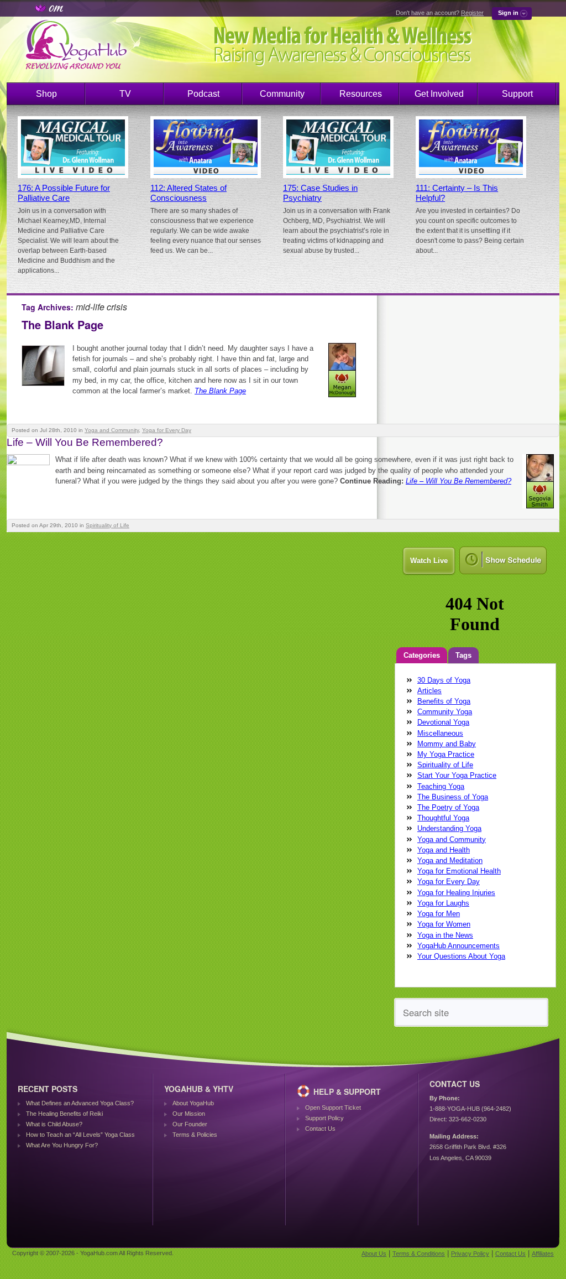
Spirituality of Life (107, 525)
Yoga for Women (443, 924)
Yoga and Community (112, 430)
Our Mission (188, 1113)
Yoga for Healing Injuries (456, 892)
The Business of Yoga (452, 797)
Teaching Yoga (440, 786)
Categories (421, 655)
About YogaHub (193, 1103)
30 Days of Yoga (443, 680)
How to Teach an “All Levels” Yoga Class (80, 1134)
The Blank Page (62, 324)
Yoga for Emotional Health (459, 871)
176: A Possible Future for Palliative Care (64, 193)
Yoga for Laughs (443, 903)
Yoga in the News (445, 935)
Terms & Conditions (418, 1253)
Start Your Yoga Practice (456, 775)
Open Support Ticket (333, 1107)
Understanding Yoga (449, 828)
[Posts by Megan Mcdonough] (342, 399)
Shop (46, 93)
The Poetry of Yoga (448, 807)
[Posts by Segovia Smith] (540, 510)
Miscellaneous (440, 733)
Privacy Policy (470, 1253)
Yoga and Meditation (450, 860)
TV (125, 93)
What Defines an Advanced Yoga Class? (80, 1103)
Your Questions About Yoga (461, 956)
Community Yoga (444, 712)
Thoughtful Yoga (443, 818)
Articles (429, 691)
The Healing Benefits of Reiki (64, 1113)
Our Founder (189, 1124)
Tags (463, 655)
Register (472, 12)
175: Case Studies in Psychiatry (320, 193)
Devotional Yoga (443, 722)
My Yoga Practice (445, 754)
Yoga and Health (443, 850)
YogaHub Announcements (458, 946)
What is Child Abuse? (54, 1124)
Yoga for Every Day (166, 430)
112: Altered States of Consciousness (188, 193)
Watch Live (429, 561)
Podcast (203, 93)
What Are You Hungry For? (62, 1145)
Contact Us (320, 1128)
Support (517, 93)
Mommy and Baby (446, 744)
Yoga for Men (438, 913)
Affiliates (543, 1253)
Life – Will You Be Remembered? (85, 442)
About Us (373, 1253)
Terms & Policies (194, 1134)
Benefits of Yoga (443, 701)
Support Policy (324, 1118)
